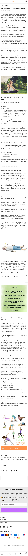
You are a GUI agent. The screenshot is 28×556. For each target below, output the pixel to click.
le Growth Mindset (13, 261)
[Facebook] (1, 470)
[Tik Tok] (7, 527)
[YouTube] (11, 527)
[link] (3, 554)
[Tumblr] (9, 470)
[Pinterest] (6, 470)
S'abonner (14, 510)
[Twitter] (3, 470)
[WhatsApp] (16, 470)
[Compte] (22, 1)
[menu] (1, 2)
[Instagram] (4, 527)
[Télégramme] (11, 470)
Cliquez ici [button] (3, 465)
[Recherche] (5, 2)
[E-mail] (14, 470)
